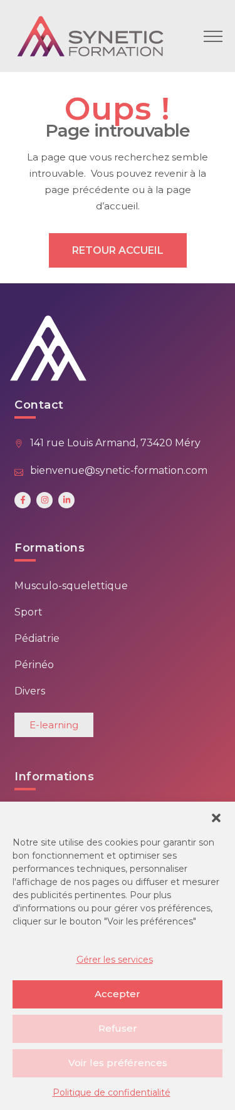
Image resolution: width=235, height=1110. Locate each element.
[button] (216, 817)
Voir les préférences (117, 1063)
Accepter (117, 994)
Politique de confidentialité (111, 1092)
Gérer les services (114, 959)
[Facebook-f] (22, 500)
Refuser (117, 1028)
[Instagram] (44, 500)
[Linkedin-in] (66, 500)
